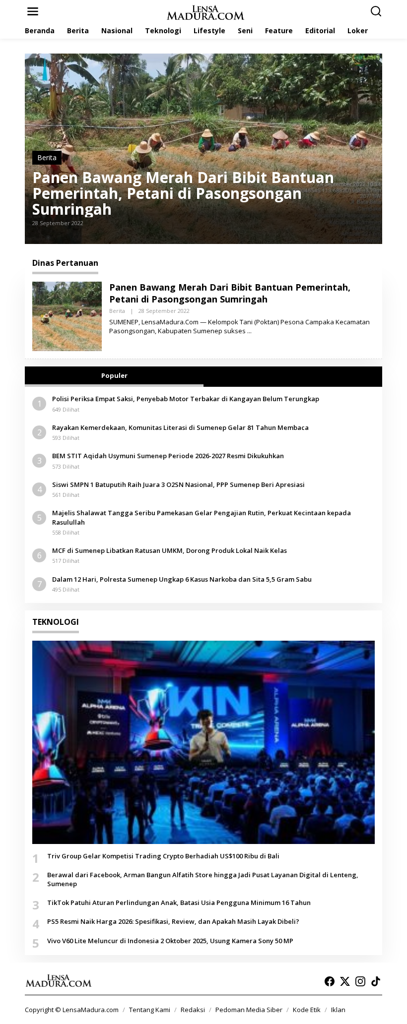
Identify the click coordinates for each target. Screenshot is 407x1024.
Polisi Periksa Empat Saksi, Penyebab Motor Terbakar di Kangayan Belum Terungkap (185, 398)
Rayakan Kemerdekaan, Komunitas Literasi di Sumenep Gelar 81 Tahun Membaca (180, 427)
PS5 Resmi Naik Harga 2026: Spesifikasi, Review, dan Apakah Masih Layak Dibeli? (173, 921)
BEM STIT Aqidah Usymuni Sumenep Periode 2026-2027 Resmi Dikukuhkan (168, 455)
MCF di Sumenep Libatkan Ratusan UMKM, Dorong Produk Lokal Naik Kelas (169, 550)
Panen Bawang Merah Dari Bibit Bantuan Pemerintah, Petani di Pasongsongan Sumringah (183, 193)
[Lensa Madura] (205, 11)
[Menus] (33, 11)
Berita (47, 157)
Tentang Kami (149, 1009)
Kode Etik (307, 1009)
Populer (114, 375)
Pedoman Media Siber (248, 1009)
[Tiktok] (375, 981)
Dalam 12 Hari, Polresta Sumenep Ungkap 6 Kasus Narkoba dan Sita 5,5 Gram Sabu (182, 579)
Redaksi (193, 1009)
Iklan (338, 1009)
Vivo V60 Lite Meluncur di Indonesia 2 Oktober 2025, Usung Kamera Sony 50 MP (170, 940)
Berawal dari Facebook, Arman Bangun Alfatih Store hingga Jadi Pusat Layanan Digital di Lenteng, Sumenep (202, 879)
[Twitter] (345, 981)
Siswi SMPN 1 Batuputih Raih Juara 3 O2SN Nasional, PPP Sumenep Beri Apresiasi (178, 484)
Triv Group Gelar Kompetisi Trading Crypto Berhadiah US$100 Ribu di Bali (163, 855)
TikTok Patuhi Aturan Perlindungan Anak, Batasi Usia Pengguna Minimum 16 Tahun (179, 902)
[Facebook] (329, 981)
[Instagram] (360, 981)
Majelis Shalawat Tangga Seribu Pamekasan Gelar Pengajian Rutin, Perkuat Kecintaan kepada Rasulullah (201, 517)
